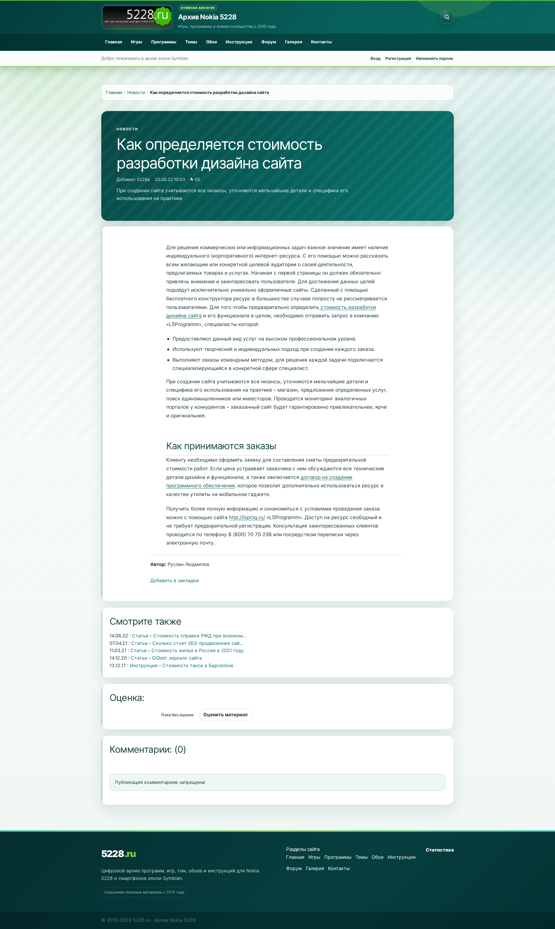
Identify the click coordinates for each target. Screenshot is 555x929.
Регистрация (398, 58)
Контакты (321, 42)
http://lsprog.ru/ (247, 517)
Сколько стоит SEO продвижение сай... (197, 643)
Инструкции (239, 42)
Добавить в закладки (174, 580)
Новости (127, 129)
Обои (211, 42)
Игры (136, 42)
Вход (375, 58)
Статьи (140, 636)
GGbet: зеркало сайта (177, 658)
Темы (191, 42)
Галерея (293, 42)
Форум (268, 42)
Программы (163, 42)
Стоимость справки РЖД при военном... (199, 636)
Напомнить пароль (434, 58)
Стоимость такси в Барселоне (197, 665)
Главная (113, 42)
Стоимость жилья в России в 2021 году (197, 650)
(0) (196, 179)
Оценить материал (225, 714)
